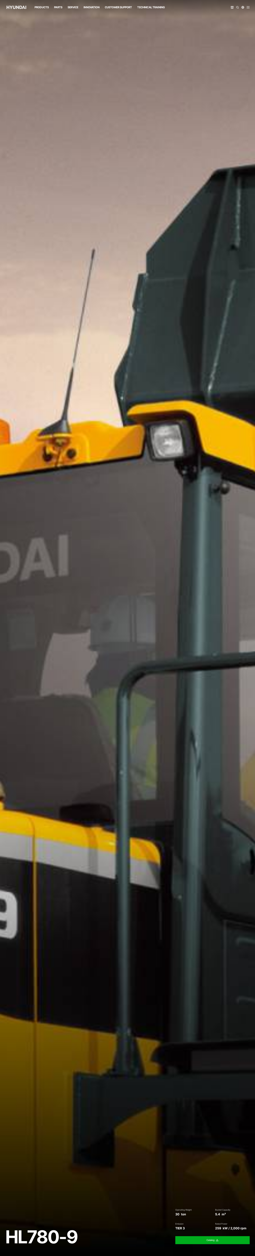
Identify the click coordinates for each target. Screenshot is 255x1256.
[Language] (242, 7)
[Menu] (248, 7)
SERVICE (73, 7)
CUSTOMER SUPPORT (118, 7)
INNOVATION (91, 7)
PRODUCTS (42, 7)
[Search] (237, 7)
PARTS (58, 7)
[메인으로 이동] (16, 7)
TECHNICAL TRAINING (151, 7)
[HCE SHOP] (232, 7)
